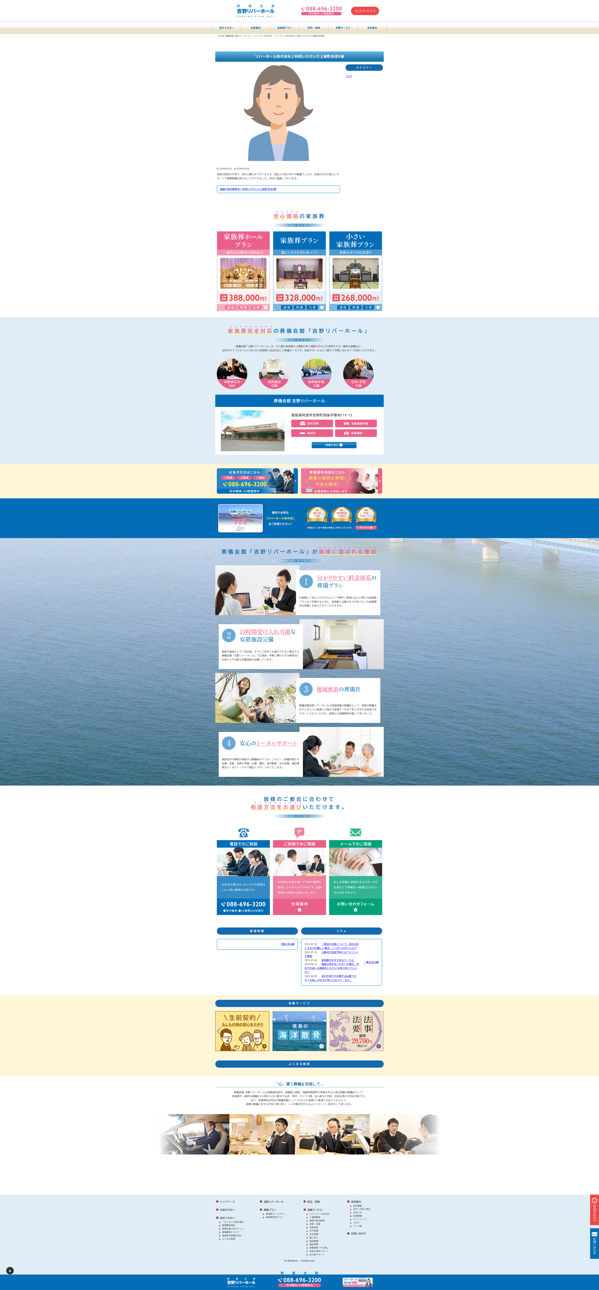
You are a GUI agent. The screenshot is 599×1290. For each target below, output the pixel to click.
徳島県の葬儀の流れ (232, 1235)
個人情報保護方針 (291, 1261)
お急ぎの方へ (227, 1210)
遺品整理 (313, 1241)
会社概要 (357, 1206)
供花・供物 (314, 27)
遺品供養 (313, 1244)
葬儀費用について (231, 1232)
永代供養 (313, 1231)
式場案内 (256, 27)
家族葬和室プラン (274, 1217)
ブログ (349, 76)
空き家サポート (317, 1255)
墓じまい (313, 1238)
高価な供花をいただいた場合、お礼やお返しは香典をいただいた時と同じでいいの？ (332, 968)
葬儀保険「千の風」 (319, 1248)
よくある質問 (228, 1239)
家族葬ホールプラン (275, 1214)
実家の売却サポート (319, 1251)
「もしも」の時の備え (233, 1222)
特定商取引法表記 (308, 1261)
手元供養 (313, 1234)
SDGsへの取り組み (362, 1209)
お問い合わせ (358, 1233)
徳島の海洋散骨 (317, 1221)
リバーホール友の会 (319, 1214)
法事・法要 (314, 1224)
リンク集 (357, 1226)
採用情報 (357, 1216)
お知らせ (357, 1212)
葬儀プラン (270, 1210)
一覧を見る (286, 944)
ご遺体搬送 (314, 1217)
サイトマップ (359, 1219)
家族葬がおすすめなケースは (337, 960)
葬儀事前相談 (228, 1225)
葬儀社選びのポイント (233, 1229)
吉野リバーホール (274, 1201)
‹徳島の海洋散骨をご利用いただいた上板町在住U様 (247, 189)
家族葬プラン (284, 27)
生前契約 (313, 1227)
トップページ (227, 1201)
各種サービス (343, 27)
